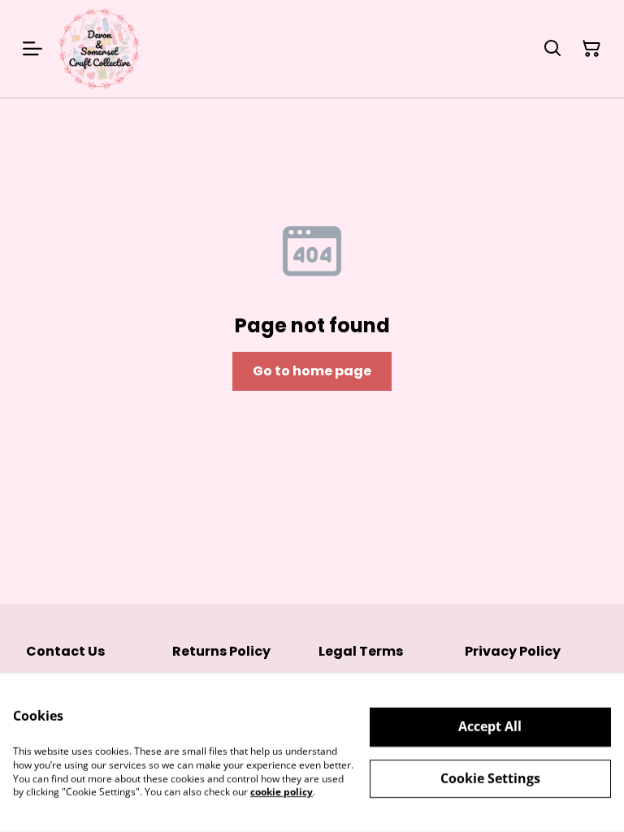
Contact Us (65, 651)
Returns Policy (221, 651)
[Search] (552, 49)
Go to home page (312, 371)
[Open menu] (32, 49)
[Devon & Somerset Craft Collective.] (99, 48)
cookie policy (281, 792)
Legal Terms (360, 651)
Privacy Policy (513, 651)
